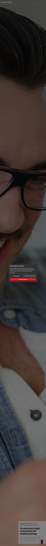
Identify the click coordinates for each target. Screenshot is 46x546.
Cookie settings (16, 276)
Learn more (12, 272)
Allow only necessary (29, 275)
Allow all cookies (23, 279)
